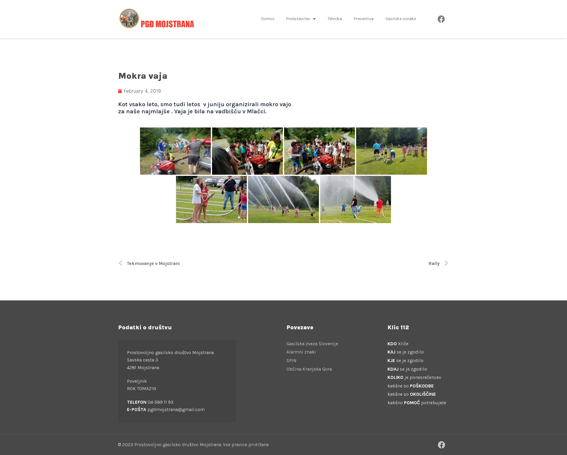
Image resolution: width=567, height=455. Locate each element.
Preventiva (364, 18)
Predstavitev (298, 18)
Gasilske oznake (400, 18)
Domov (267, 18)
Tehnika (335, 18)
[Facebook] (441, 19)
